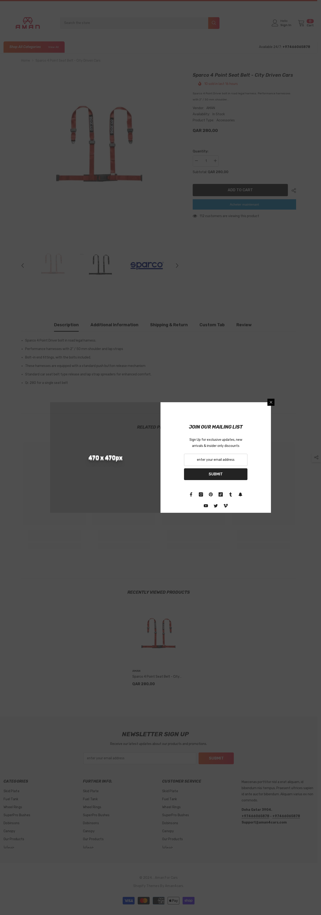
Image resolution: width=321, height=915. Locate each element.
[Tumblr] (230, 494)
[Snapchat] (240, 494)
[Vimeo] (226, 506)
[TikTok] (221, 494)
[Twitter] (216, 506)
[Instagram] (201, 494)
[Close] (270, 402)
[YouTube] (206, 506)
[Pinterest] (211, 494)
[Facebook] (191, 494)
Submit (216, 474)
